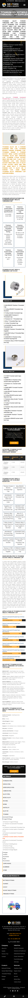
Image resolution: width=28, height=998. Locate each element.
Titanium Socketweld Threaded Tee (14, 827)
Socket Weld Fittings (9, 890)
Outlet (5, 887)
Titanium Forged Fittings (11, 822)
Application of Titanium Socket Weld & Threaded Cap (12, 67)
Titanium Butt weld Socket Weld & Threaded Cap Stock (13, 55)
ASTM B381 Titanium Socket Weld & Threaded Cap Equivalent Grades (13, 59)
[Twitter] (15, 991)
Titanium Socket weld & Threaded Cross (13, 830)
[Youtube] (13, 991)
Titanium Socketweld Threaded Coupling (12, 834)
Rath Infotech (16, 988)
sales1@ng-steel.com (15, 933)
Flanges (5, 852)
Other (5, 870)
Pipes (4, 858)
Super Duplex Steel (8, 787)
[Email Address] (14, 996)
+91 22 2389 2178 (15, 938)
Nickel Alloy (7, 797)
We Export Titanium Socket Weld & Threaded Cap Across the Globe (13, 71)
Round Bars (6, 861)
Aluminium (6, 867)
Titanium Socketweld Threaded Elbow (12, 824)
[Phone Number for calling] (4, 996)
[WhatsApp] (23, 996)
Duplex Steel (7, 784)
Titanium (5, 814)
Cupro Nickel (7, 863)
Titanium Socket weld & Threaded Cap (13, 837)
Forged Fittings (7, 819)
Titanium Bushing (9, 848)
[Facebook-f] (10, 991)
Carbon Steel (7, 791)
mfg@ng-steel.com (14, 935)
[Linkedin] (18, 991)
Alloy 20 (5, 811)
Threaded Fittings (8, 894)
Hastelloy (6, 807)
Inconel (5, 801)
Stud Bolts (6, 856)
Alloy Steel (6, 794)
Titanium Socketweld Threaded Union (12, 841)
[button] (24, 4)
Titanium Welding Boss (10, 844)
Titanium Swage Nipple (10, 850)
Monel (5, 804)
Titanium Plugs (8, 846)
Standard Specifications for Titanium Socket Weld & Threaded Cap (13, 50)
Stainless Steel (7, 781)
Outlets (5, 854)
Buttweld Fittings (8, 817)
